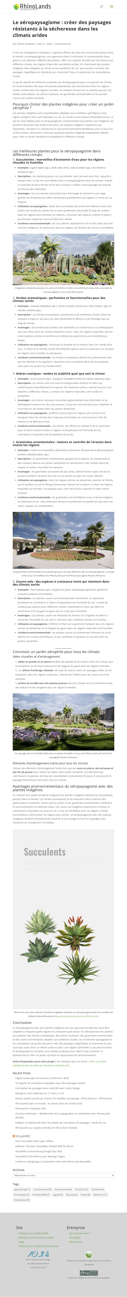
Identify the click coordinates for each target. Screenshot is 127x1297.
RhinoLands (75, 1241)
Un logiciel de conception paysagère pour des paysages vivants (50, 1083)
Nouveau (71, 1194)
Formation (97, 1189)
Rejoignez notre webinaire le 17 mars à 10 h (39, 1093)
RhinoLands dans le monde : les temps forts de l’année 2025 (48, 1103)
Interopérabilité (41, 1194)
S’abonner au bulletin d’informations (38, 1246)
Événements (22, 1200)
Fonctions (81, 1189)
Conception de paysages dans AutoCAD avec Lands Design (47, 1088)
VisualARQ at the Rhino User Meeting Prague (40, 1156)
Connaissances (62, 43)
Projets (85, 1194)
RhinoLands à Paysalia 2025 (30, 1108)
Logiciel (58, 1194)
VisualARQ (23, 1136)
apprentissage (22, 1189)
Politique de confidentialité (33, 1233)
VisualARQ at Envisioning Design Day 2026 (38, 1151)
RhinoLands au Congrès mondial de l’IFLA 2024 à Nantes (46, 1127)
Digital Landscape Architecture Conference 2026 (42, 1078)
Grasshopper (21, 1194)
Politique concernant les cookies (36, 1237)
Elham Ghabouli (26, 43)
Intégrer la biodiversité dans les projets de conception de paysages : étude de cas (60, 1122)
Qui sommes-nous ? (80, 1233)
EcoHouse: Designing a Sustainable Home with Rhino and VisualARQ (53, 1161)
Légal (21, 1241)
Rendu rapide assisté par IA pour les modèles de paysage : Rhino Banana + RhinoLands (63, 1098)
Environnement (63, 1189)
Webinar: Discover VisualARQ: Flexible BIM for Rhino (44, 1146)
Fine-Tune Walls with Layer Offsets (34, 1141)
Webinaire (100, 1194)
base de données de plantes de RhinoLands (77, 1016)
